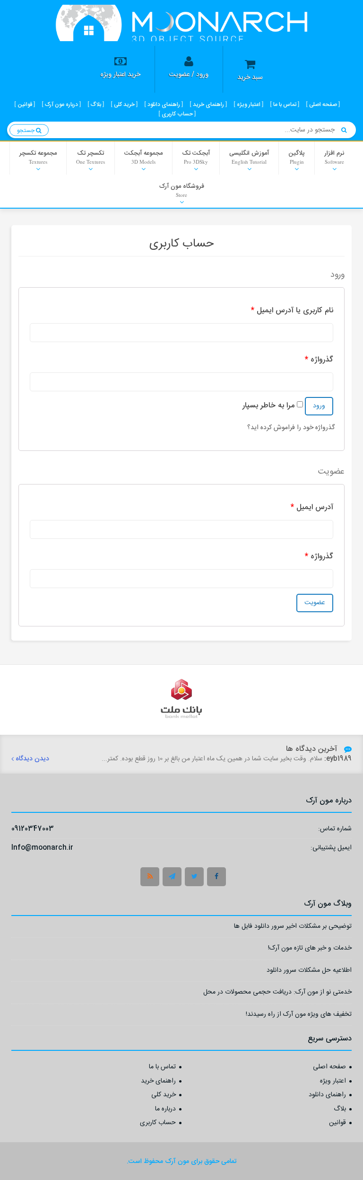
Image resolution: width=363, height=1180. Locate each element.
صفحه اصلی (329, 1067)
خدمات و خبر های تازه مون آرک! (310, 949)
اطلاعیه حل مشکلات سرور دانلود (309, 971)
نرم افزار (334, 156)
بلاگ (340, 1109)
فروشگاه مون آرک (181, 189)
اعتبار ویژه (333, 1081)
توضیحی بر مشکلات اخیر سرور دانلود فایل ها (293, 927)
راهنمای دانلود (327, 1095)
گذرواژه (319, 359)
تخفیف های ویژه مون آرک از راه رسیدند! (299, 1015)
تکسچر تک (90, 156)
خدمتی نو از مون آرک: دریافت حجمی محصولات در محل (277, 993)
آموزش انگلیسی (249, 156)
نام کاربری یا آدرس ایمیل (292, 310)
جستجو (26, 130)
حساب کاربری (158, 1123)
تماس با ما (162, 1067)
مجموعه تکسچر (38, 156)
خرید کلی (163, 1095)
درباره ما (165, 1109)
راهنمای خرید (158, 1081)
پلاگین (296, 156)
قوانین (337, 1123)
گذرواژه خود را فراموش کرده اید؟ (291, 427)
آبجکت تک (196, 156)
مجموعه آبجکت (143, 156)
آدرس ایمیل (312, 507)
